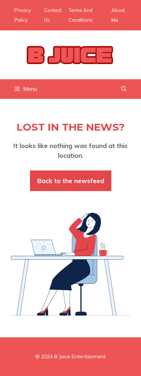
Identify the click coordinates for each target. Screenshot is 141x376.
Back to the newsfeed (70, 181)
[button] (124, 89)
